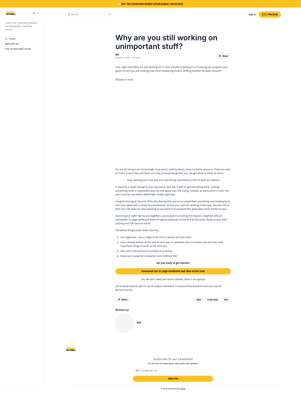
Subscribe (173, 378)
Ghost (182, 389)
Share (225, 56)
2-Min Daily (272, 14)
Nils (117, 54)
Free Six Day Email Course (18, 49)
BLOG (199, 300)
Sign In (252, 14)
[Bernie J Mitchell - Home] (10, 13)
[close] (296, 4)
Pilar (226, 300)
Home (12, 39)
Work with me (12, 44)
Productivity (212, 300)
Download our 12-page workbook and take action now (173, 271)
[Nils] (124, 323)
